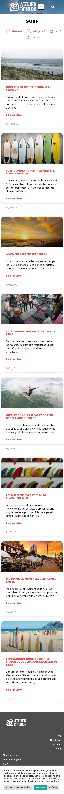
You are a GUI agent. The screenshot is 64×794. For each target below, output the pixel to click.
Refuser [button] (53, 787)
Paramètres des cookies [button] (18, 787)
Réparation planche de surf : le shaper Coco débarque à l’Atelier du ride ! (31, 662)
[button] (41, 7)
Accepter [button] (40, 787)
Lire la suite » (14, 115)
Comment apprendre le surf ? (26, 254)
